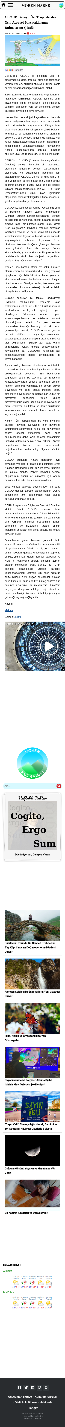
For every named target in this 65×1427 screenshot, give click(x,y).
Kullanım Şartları (46, 1396)
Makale (9, 610)
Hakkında (46, 1402)
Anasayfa (14, 1396)
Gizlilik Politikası (26, 1402)
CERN (17, 617)
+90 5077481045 (32, 1418)
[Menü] (10, 5)
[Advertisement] (32, 707)
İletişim (33, 1408)
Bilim (32, 33)
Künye (27, 1396)
